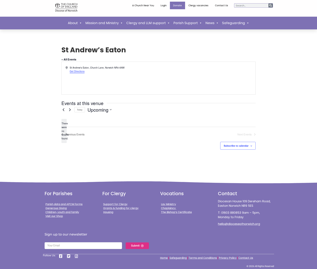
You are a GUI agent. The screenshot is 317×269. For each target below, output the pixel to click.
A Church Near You (143, 5)
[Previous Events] (63, 110)
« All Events (68, 59)
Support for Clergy (115, 204)
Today (79, 109)
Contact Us (221, 5)
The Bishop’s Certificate (176, 212)
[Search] (270, 5)
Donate (177, 5)
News (209, 23)
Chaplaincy (168, 208)
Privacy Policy (228, 258)
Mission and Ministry (102, 23)
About (73, 23)
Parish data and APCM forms (64, 204)
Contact (227, 193)
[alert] (64, 131)
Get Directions (77, 71)
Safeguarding (233, 23)
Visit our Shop (54, 216)
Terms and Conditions (203, 258)
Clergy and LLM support (146, 23)
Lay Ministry (168, 204)
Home (164, 258)
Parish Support (185, 23)
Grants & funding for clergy (121, 208)
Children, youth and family (62, 212)
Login (164, 5)
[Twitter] (69, 256)
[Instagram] (77, 256)
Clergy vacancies (198, 5)
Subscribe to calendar (236, 145)
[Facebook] (62, 256)
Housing (108, 212)
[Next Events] (70, 110)
